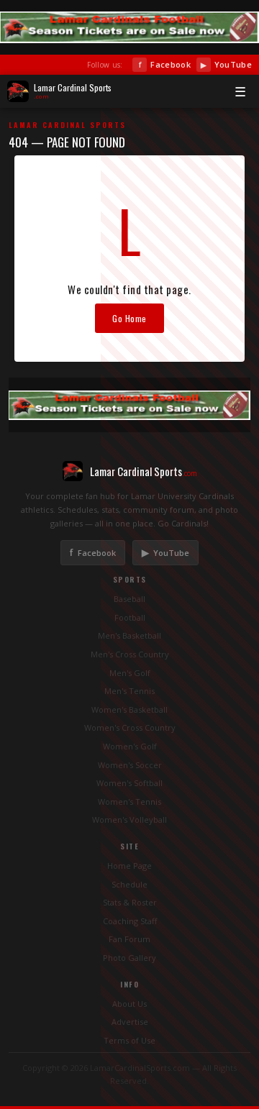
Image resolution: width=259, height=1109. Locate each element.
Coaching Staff (130, 921)
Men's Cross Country (130, 654)
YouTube (226, 64)
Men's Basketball (129, 635)
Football (129, 617)
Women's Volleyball (129, 819)
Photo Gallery (129, 957)
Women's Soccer (130, 764)
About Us (129, 1003)
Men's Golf (129, 672)
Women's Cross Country (130, 727)
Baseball (129, 598)
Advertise (130, 1021)
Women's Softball (129, 782)
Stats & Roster (130, 902)
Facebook (164, 64)
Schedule (129, 884)
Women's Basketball (129, 709)
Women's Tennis (129, 801)
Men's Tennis (129, 690)
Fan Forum (129, 939)
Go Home (129, 318)
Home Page (129, 865)
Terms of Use (129, 1040)
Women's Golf (130, 746)
